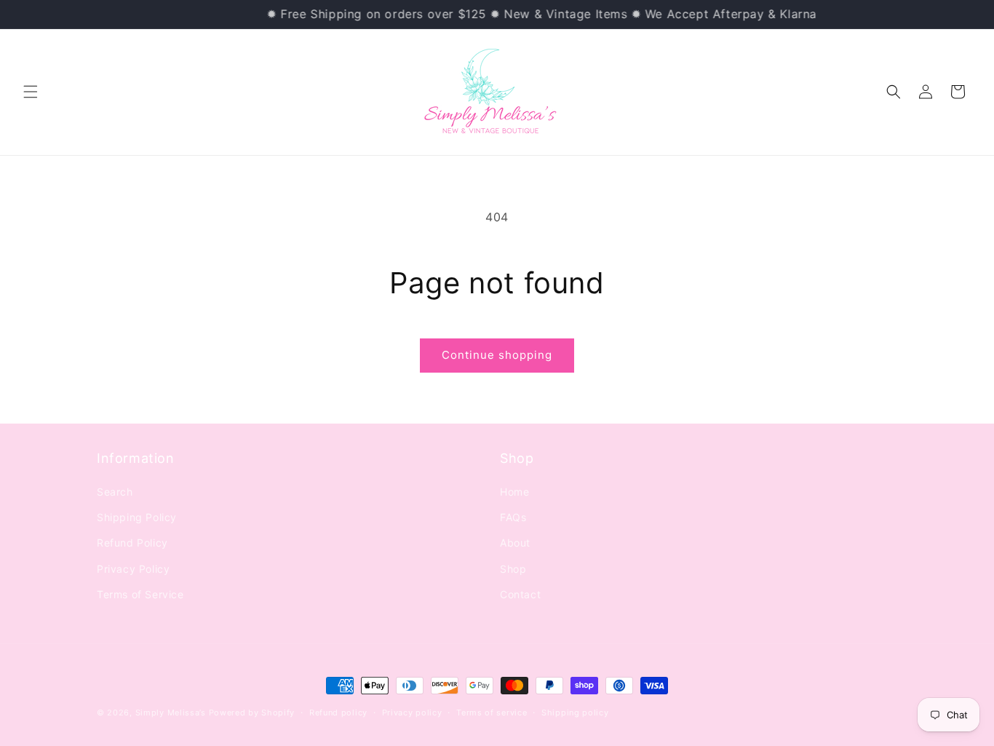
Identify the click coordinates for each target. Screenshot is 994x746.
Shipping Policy (137, 517)
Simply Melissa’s (172, 712)
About (515, 542)
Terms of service (491, 712)
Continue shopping (497, 355)
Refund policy (338, 712)
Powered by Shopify (252, 712)
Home (514, 491)
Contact (520, 594)
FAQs (513, 517)
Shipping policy (575, 712)
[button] (31, 92)
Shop (513, 569)
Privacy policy (412, 712)
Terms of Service (140, 594)
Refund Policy (132, 542)
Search (115, 491)
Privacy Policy (133, 569)
